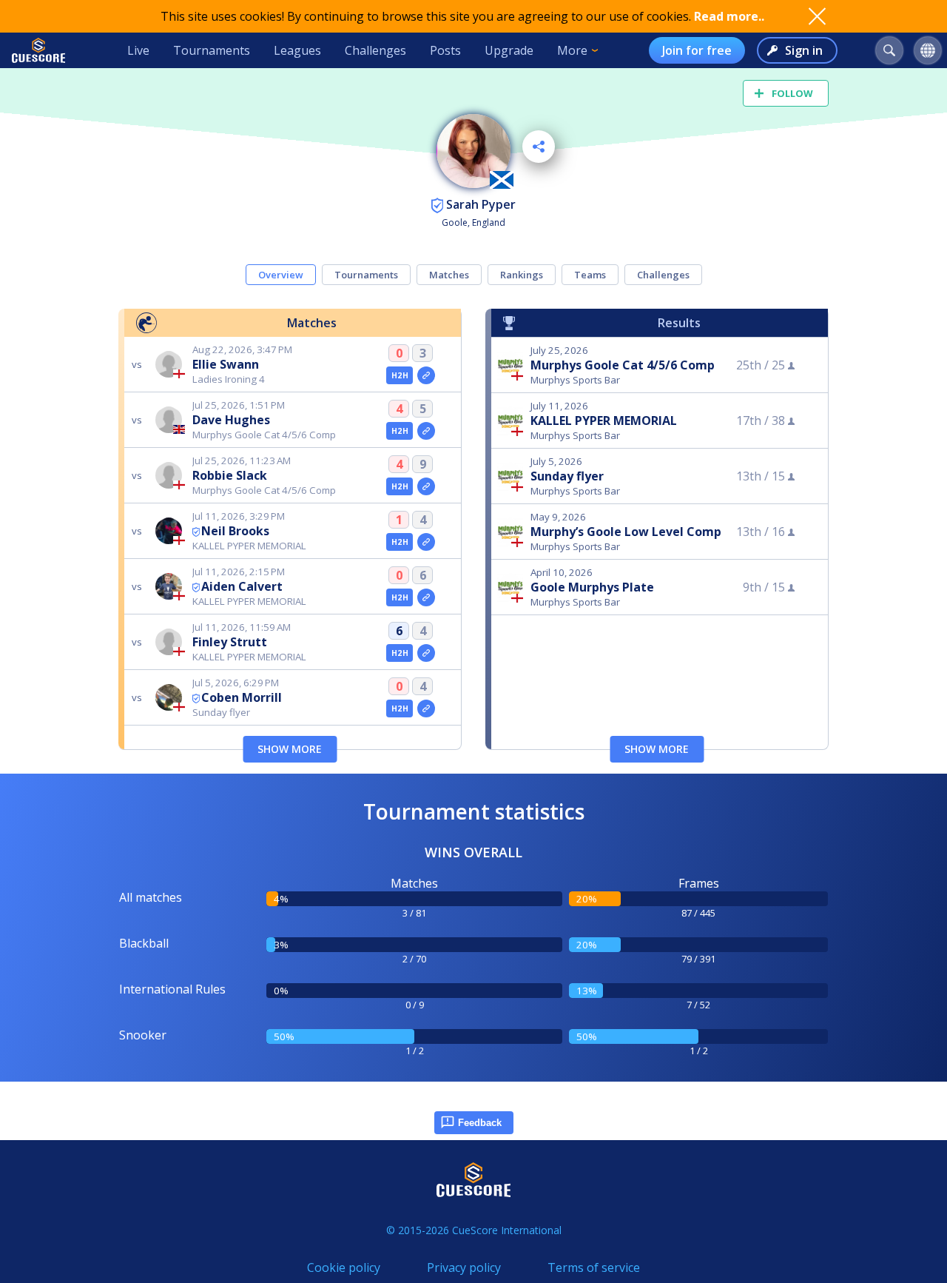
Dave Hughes (231, 420)
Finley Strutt (229, 642)
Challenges (375, 50)
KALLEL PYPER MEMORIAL (603, 420)
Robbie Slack (229, 475)
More (572, 50)
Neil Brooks (235, 531)
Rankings (521, 274)
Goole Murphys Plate (592, 587)
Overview (280, 274)
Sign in (804, 50)
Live (138, 50)
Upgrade (509, 50)
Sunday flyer (567, 476)
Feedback (480, 1122)
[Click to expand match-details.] (426, 375)
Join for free (697, 50)
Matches (449, 274)
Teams (590, 274)
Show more (289, 749)
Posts (445, 50)
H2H (399, 375)
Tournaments (211, 50)
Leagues (297, 50)
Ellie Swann (225, 364)
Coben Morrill (241, 697)
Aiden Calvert (242, 586)
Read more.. (729, 16)
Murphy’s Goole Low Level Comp (625, 531)
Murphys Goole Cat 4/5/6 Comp (622, 365)
